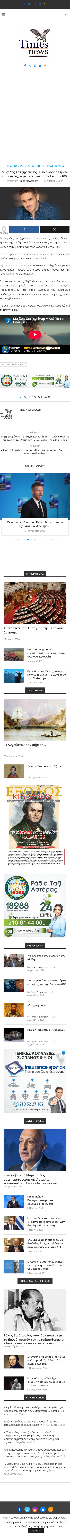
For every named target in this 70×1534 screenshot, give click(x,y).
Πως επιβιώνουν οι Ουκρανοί (46, 1029)
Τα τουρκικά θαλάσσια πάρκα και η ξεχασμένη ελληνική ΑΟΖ (46, 982)
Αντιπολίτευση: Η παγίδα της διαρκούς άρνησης (34, 630)
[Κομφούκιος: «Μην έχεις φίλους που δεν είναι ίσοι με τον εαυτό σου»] (14, 1383)
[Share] (24, 229)
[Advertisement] (35, 119)
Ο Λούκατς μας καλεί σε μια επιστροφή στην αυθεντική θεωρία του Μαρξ (45, 1265)
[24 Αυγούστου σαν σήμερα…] (35, 720)
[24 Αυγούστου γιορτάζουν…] (14, 771)
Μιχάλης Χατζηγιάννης (13, 364)
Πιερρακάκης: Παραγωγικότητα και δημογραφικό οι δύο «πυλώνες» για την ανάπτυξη (46, 1202)
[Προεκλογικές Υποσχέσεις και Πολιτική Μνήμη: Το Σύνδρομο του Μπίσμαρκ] (14, 676)
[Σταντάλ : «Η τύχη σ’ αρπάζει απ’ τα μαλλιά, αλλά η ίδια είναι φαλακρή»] (14, 1361)
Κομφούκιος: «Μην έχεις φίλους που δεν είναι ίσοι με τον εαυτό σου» (46, 1381)
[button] (3, 506)
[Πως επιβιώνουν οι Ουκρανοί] (14, 1035)
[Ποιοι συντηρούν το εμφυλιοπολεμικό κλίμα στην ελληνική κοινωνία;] (14, 654)
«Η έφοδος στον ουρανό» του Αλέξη (46, 957)
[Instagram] (35, 4)
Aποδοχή (36, 1530)
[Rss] (45, 4)
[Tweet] (55, 229)
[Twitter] (29, 4)
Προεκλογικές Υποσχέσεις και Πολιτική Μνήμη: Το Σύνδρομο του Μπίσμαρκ (46, 674)
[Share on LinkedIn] (42, 397)
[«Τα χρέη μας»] (14, 1010)
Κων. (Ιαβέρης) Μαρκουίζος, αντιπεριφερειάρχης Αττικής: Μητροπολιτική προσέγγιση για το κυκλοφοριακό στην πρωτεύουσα (30, 1181)
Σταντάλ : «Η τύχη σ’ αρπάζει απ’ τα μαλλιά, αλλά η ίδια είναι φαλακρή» (46, 1360)
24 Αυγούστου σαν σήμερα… (25, 745)
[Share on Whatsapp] (46, 397)
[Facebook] (24, 4)
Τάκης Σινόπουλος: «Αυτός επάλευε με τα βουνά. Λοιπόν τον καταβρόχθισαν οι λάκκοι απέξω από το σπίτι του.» (34, 1339)
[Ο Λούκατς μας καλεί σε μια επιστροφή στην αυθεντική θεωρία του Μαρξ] (14, 1266)
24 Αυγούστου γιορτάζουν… (45, 766)
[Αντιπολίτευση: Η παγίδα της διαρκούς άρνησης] (35, 603)
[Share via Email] (49, 397)
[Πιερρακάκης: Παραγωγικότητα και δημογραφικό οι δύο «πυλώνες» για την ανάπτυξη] (14, 1201)
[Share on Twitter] (35, 397)
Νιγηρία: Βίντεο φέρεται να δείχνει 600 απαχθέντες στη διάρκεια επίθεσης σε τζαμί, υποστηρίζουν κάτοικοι (34, 1409)
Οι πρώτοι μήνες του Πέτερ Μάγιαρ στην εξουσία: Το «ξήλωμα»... (35, 524)
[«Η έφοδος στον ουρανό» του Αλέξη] (14, 960)
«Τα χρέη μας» (36, 1005)
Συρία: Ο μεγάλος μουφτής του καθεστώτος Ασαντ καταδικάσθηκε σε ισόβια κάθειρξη (31, 1423)
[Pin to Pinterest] (39, 397)
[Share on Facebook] (32, 397)
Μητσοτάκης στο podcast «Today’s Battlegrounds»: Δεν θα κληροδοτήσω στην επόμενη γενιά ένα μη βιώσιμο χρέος (46, 1225)
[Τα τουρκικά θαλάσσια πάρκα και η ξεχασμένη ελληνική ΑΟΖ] (14, 985)
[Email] (40, 4)
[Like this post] (27, 397)
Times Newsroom (28, 180)
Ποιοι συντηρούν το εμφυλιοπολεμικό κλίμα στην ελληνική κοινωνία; (46, 653)
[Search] (66, 14)
